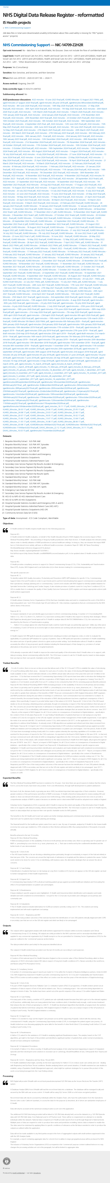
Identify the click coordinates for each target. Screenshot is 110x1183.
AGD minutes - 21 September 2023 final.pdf (22, 182)
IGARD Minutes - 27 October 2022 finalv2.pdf (59, 215)
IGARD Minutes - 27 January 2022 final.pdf (45, 255)
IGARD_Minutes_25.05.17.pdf (71, 410)
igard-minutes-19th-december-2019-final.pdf (23, 328)
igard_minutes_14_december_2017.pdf (53, 370)
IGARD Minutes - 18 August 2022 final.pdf (30, 227)
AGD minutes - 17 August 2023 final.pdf (78, 185)
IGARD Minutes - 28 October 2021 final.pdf (45, 267)
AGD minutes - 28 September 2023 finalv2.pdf (82, 179)
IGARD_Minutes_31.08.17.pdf (83, 407)
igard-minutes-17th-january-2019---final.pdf (57, 340)
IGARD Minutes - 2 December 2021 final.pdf (45, 261)
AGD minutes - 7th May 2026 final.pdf (65, 109)
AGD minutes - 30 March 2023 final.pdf (55, 200)
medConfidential (18, 1173)
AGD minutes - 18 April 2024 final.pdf (72, 161)
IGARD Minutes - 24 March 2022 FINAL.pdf (43, 246)
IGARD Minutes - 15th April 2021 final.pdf (74, 294)
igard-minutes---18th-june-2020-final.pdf (21, 309)
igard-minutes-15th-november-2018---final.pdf (78, 343)
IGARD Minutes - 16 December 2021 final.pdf (62, 258)
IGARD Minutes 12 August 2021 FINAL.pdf (84, 100)
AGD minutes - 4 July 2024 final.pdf (38, 155)
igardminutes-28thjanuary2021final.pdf (20, 388)
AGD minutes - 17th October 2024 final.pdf (41, 145)
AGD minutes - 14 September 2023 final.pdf (62, 182)
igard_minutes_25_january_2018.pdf (19, 370)
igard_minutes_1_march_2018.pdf (18, 367)
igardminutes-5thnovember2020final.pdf (59, 382)
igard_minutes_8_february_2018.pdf (84, 367)
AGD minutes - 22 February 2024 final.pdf (76, 164)
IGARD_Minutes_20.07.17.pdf (16, 416)
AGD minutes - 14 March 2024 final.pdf (39, 164)
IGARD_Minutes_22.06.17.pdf (71, 413)
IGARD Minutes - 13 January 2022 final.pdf (22, 258)
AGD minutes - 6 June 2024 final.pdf (37, 158)
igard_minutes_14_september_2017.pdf (56, 379)
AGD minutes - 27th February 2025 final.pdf (54, 133)
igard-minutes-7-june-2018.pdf (25, 358)
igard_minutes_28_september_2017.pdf (53, 376)
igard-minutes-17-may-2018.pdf (84, 358)
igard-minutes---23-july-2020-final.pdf (43, 303)
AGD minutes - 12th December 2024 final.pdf (48, 139)
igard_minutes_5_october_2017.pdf (18, 376)
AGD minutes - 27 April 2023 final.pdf (88, 197)
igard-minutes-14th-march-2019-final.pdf (36, 337)
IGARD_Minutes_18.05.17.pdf (43, 416)
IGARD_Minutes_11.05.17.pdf (16, 422)
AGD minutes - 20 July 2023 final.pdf (19, 191)
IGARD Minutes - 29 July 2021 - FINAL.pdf (85, 279)
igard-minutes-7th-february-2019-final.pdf (74, 337)
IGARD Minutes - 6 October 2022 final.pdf (75, 218)
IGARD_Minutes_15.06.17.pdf (16, 419)
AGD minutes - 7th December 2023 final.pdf (45, 173)
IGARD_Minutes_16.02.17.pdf (71, 416)
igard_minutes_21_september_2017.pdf (20, 379)
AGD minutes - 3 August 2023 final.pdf (52, 188)
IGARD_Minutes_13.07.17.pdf (43, 419)
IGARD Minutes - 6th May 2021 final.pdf (59, 291)
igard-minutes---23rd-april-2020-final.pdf (45, 315)
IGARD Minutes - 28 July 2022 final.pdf (36, 230)
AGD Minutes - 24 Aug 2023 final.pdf (43, 185)
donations (37, 1173)
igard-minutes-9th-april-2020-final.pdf (81, 315)
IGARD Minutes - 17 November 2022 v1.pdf (37, 212)
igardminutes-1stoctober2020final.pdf (20, 394)
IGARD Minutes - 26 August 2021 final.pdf (71, 276)
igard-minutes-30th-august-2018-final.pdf (40, 352)
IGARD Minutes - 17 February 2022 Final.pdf (31, 252)
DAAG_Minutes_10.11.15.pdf (79, 428)
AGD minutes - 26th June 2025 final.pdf (38, 127)
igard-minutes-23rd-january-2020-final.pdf (47, 325)
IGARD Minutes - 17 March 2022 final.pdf (81, 246)
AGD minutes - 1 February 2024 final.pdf (53, 167)
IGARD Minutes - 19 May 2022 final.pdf (28, 240)
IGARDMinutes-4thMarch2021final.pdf (47, 425)
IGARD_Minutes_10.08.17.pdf (43, 422)
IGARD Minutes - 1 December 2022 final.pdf (57, 209)
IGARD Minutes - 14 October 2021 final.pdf (22, 270)
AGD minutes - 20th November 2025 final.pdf (31, 118)
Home (6, 7)
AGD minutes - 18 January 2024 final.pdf (29, 170)
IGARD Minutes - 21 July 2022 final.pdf (71, 230)
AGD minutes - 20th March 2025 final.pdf (80, 130)
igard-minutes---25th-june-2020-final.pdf (84, 306)
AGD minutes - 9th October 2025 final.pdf (47, 121)
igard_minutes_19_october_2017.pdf (89, 373)
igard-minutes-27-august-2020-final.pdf (20, 103)
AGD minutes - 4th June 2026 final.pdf (20, 106)
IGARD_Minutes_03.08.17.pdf (16, 425)
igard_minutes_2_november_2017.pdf (55, 373)
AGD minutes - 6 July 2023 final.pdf (88, 191)
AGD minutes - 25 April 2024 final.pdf (37, 161)
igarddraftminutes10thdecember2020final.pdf (23, 407)
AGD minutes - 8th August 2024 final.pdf (36, 152)
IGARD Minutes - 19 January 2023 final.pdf (42, 206)
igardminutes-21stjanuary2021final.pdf (81, 391)
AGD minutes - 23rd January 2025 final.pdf (71, 136)
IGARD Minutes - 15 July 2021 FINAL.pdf (63, 282)
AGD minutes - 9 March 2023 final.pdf (28, 203)
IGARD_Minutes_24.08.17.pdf (16, 413)
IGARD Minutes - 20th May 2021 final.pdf (81, 288)
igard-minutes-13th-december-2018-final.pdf (36, 343)
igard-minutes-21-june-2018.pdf (70, 355)
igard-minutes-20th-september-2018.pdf (63, 349)
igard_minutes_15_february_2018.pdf (50, 367)
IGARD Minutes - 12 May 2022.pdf (62, 240)
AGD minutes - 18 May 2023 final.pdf (19, 197)
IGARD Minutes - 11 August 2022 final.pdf (69, 227)
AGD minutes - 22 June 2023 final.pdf (19, 194)
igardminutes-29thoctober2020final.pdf (81, 385)
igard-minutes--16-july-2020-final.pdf (77, 303)
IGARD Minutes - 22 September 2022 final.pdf (58, 221)
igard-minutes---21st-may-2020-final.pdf (33, 312)
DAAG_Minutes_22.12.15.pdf (52, 428)
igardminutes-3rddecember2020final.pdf (45, 385)
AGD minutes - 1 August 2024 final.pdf (73, 152)
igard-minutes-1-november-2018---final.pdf (58, 346)
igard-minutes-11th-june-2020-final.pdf (58, 309)
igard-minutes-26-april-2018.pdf (69, 361)
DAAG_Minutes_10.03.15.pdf (16, 431)
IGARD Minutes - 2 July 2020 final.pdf (48, 306)
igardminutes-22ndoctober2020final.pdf (45, 391)
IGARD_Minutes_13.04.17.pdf (71, 419)
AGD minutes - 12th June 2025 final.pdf (68, 124)
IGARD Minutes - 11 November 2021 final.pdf (64, 264)
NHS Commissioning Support (18, 28)
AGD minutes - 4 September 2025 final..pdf (30, 124)
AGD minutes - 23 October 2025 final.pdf (71, 118)
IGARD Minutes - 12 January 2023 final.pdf (81, 206)
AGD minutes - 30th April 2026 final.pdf (29, 109)
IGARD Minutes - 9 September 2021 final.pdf (31, 276)
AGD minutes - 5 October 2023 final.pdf (43, 179)
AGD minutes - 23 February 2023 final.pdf (64, 203)
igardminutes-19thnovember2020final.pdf (56, 394)
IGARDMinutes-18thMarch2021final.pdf (83, 425)
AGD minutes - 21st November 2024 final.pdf (31, 142)
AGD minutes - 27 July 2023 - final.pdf (88, 188)
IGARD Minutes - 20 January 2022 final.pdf (84, 255)
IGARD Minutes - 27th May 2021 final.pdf (44, 288)
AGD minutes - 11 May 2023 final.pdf (53, 197)
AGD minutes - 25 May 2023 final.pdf (88, 194)
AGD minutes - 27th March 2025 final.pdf (42, 130)
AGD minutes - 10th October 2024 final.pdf (81, 145)
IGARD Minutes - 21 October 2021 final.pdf (84, 267)
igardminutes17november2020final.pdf (47, 431)
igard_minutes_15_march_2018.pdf (34, 364)
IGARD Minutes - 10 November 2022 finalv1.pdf (79, 212)
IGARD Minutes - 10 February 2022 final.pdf (71, 252)
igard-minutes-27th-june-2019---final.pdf (78, 331)
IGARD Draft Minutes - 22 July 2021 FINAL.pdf (23, 282)
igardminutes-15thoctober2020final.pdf (83, 398)
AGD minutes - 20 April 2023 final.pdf (20, 200)
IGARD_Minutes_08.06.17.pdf (71, 422)
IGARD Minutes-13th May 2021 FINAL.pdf (21, 291)
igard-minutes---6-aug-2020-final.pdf (72, 300)
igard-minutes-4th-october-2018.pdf (28, 349)
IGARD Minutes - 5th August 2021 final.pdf (46, 279)
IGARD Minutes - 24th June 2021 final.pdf (35, 285)
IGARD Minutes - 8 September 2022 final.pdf (49, 224)
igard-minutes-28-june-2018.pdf (53, 103)
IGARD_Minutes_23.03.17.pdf (43, 413)
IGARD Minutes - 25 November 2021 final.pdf (86, 261)
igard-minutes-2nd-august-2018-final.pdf (78, 352)
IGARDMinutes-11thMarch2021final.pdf (20, 428)
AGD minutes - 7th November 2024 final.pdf (72, 142)
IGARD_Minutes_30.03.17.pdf (16, 410)
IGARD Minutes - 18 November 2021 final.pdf (23, 264)
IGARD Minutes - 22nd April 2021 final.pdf (35, 294)
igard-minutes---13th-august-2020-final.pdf (35, 300)
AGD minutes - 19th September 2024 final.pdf (55, 148)
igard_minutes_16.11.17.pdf (57, 407)
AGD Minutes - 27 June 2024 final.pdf (72, 155)
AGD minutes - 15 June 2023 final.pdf (54, 194)
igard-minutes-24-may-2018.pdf (54, 358)
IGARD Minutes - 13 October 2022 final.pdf (37, 218)
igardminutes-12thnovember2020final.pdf (57, 401)
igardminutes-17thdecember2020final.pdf (45, 398)
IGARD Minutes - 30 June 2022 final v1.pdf (78, 233)
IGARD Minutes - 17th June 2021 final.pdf (73, 285)
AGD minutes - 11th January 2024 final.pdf (67, 170)
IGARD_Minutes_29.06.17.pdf (43, 410)
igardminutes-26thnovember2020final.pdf (57, 388)
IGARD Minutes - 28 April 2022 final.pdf (29, 243)
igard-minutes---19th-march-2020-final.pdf (54, 319)
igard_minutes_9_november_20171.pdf (20, 373)
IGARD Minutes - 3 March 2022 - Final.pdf (53, 249)
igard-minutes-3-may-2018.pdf (40, 361)
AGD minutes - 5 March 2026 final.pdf (73, 112)
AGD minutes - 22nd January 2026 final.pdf (47, 115)
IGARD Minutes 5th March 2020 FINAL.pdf (30, 322)
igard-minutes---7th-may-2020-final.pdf (69, 312)
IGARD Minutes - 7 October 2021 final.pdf (61, 270)
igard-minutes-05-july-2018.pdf (40, 355)
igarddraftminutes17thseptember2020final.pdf (48, 404)
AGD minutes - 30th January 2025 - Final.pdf (31, 136)
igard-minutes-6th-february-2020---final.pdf (69, 322)
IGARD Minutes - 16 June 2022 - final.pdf (54, 236)
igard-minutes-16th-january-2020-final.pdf (86, 325)
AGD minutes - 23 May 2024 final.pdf (70, 158)
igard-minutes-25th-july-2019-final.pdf (42, 331)
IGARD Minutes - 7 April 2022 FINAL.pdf (66, 243)
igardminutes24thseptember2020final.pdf (21, 382)
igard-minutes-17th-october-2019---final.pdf (64, 328)
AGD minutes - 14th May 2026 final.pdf (55, 106)
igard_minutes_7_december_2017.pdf (88, 370)
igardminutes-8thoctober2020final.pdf (86, 103)
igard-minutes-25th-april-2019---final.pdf (57, 334)
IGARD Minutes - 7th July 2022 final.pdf (40, 233)
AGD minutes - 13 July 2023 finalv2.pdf (54, 191)
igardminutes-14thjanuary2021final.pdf (20, 401)
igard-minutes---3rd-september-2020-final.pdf (56, 297)
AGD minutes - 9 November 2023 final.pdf (70, 176)
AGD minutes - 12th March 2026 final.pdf (37, 112)
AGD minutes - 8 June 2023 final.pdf (48, 100)
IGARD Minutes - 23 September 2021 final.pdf (47, 273)
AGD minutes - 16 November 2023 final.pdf (30, 176)
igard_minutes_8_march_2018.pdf (66, 364)
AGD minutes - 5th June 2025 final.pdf (74, 127)
